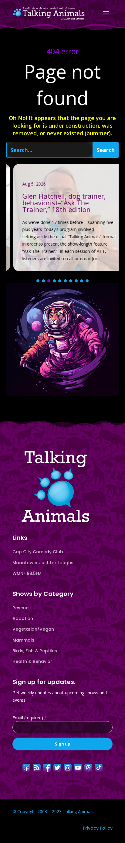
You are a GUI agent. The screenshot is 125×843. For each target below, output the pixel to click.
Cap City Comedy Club (37, 552)
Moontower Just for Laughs (42, 563)
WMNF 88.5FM (27, 573)
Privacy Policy (98, 828)
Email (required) (29, 718)
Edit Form (22, 710)
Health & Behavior (32, 661)
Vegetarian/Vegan (33, 629)
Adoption (22, 618)
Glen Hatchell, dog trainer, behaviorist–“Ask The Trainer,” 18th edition (62, 217)
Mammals (23, 640)
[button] (37, 280)
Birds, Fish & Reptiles (34, 651)
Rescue (20, 608)
